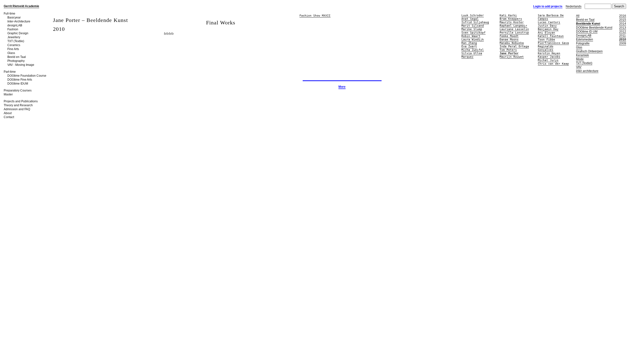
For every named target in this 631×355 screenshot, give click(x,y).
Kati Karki (508, 15)
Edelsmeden (584, 39)
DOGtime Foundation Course (26, 75)
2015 (622, 19)
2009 (622, 43)
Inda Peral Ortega (514, 46)
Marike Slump (471, 29)
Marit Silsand (472, 25)
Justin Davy (547, 25)
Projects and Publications (21, 101)
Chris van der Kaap (553, 63)
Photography (16, 61)
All (577, 16)
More (342, 87)
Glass (11, 53)
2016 (622, 16)
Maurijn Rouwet (512, 56)
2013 (622, 27)
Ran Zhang (469, 43)
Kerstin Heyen (549, 53)
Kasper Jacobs (549, 56)
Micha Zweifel (472, 50)
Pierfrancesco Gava (553, 43)
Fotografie (583, 43)
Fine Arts (13, 49)
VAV (578, 67)
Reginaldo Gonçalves (545, 48)
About (8, 113)
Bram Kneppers (511, 18)
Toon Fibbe (546, 39)
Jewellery (13, 37)
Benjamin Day (548, 29)
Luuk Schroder (472, 15)
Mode (580, 59)
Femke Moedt (509, 36)
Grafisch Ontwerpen (589, 51)
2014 (622, 23)
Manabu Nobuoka (512, 43)
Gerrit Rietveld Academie (21, 6)
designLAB (14, 25)
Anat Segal (470, 18)
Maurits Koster (512, 22)
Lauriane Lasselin (514, 29)
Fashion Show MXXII (315, 15)
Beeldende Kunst (588, 23)
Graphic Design (17, 33)
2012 (622, 31)
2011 (622, 35)
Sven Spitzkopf (473, 32)
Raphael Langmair (513, 25)
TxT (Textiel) (584, 63)
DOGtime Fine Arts (19, 79)
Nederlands (573, 6)
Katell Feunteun (551, 36)
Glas (579, 47)
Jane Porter (509, 53)
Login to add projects (547, 6)
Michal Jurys (548, 60)
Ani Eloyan (546, 32)
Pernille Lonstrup (514, 32)
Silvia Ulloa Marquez (471, 55)
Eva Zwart (469, 46)
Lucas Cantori (549, 22)
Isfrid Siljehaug (475, 22)
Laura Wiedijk (472, 39)
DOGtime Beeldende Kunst (594, 27)
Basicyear (14, 17)
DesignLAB (583, 35)
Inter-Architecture (18, 21)
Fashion (12, 29)
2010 (622, 39)
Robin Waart (470, 36)
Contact (9, 117)
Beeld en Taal (16, 57)
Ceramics (13, 45)
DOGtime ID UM (586, 31)
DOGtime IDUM (17, 83)
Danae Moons (509, 39)
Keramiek (582, 55)
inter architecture (587, 71)
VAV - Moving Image (20, 65)
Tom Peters (508, 50)
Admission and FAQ (17, 109)
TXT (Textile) (15, 41)
